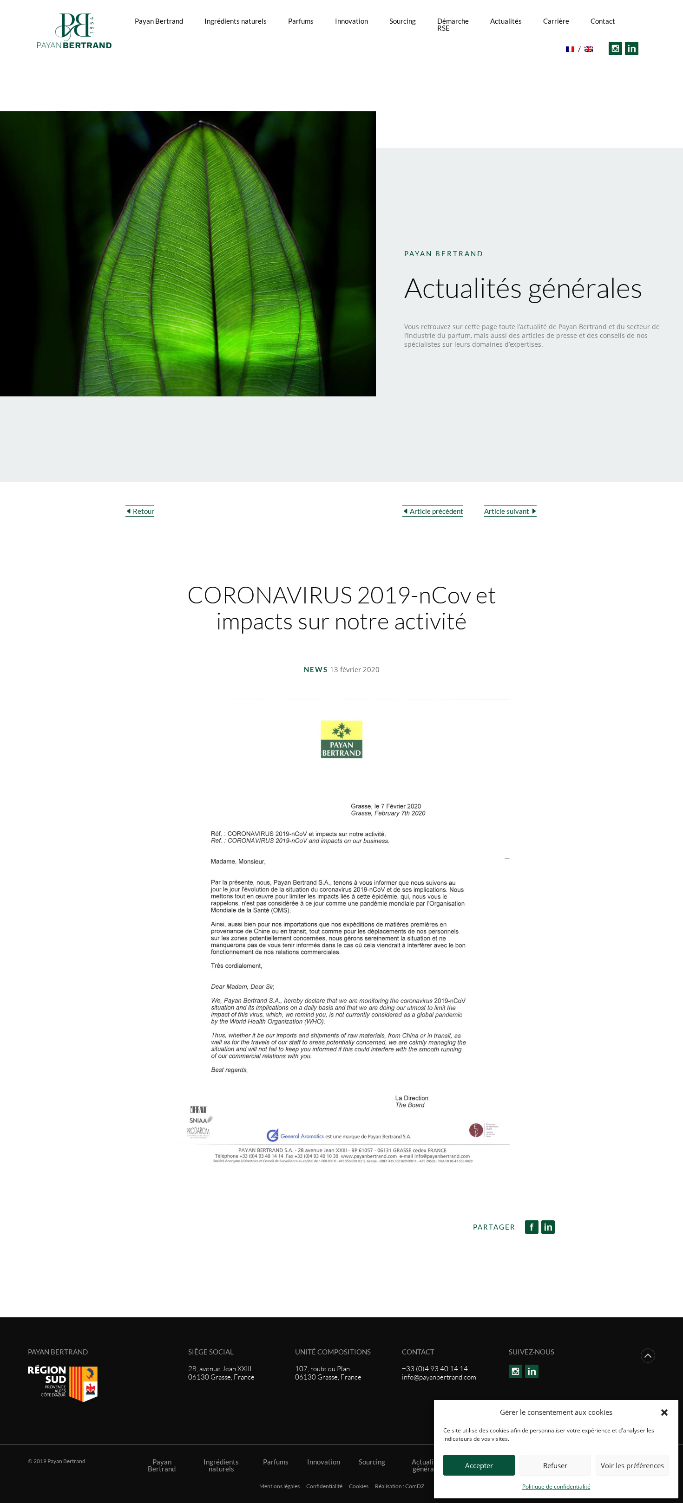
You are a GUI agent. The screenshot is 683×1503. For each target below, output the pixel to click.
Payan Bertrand (159, 21)
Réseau (365, 48)
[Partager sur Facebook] (533, 1227)
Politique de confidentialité (556, 1486)
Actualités (506, 21)
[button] (664, 1412)
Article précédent (436, 511)
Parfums (301, 21)
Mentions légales (279, 1486)
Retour (143, 511)
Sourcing (402, 21)
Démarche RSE (453, 24)
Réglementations (341, 68)
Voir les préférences (632, 1465)
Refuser (555, 1465)
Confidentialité (324, 1486)
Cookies (358, 1486)
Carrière (556, 21)
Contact (603, 21)
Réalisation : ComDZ (399, 1486)
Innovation (351, 21)
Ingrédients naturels (235, 21)
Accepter (479, 1465)
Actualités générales (427, 1465)
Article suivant (506, 511)
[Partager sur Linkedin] (549, 1227)
